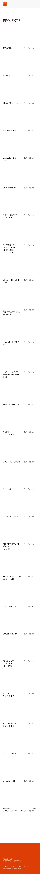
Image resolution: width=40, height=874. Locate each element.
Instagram (17, 861)
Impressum (7, 869)
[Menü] (34, 4)
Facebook (7, 861)
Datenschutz (16, 869)
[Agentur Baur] (16, 4)
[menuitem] (34, 4)
